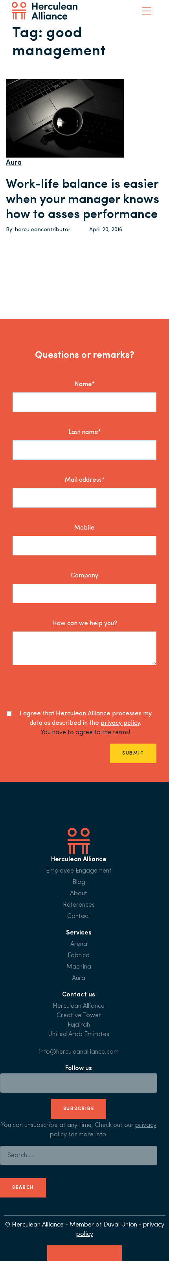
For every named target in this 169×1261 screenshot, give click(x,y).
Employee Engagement (79, 871)
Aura (14, 163)
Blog (78, 882)
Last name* (84, 432)
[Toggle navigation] (146, 11)
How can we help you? (84, 624)
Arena (78, 944)
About (78, 894)
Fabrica (79, 956)
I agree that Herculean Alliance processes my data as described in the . (86, 718)
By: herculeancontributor (38, 230)
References (79, 905)
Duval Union (121, 1225)
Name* (85, 384)
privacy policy (120, 723)
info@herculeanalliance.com (79, 1052)
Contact (78, 916)
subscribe (78, 1109)
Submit (133, 753)
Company (84, 576)
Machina (78, 967)
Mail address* (85, 480)
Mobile (84, 528)
